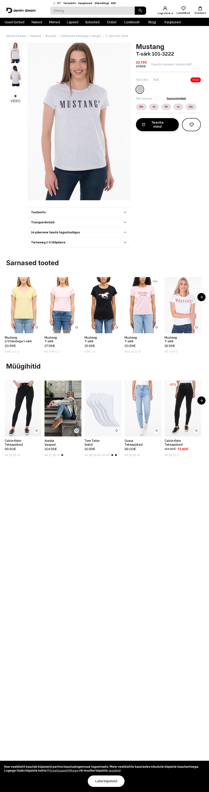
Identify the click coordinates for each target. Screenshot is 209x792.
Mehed (54, 22)
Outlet (112, 22)
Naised (36, 22)
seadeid (114, 770)
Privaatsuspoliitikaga (62, 770)
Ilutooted (92, 22)
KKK (113, 3)
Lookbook (132, 22)
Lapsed (72, 22)
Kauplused (85, 3)
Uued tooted (14, 22)
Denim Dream (16, 36)
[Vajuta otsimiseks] (140, 11)
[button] (79, 212)
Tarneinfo (69, 3)
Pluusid (50, 36)
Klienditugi (102, 3)
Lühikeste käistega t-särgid (80, 36)
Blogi (152, 22)
